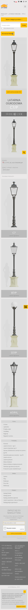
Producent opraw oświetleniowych (12, 469)
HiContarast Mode (7, 33)
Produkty (4, 14)
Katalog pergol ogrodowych (10, 502)
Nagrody (5, 433)
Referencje (6, 485)
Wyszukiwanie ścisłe (9, 28)
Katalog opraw (7, 495)
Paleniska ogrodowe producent (11, 466)
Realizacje (6, 481)
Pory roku (5, 483)
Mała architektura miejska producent (12, 464)
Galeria (5, 476)
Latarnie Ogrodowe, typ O (10, 448)
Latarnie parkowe (7, 459)
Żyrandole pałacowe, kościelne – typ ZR (13, 455)
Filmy (4, 479)
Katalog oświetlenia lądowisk (10, 498)
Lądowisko (6, 427)
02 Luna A (6, 170)
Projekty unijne (7, 429)
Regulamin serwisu (8, 436)
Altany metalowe (7, 462)
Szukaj (24, 25)
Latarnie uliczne (7, 457)
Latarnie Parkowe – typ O (16, 14)
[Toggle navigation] (25, 6)
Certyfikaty (6, 431)
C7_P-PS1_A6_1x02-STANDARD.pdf (13, 162)
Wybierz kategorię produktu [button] (13, 19)
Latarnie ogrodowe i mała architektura (13, 500)
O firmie (5, 424)
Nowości (5, 443)
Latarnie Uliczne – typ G (9, 446)
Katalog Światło (7, 493)
